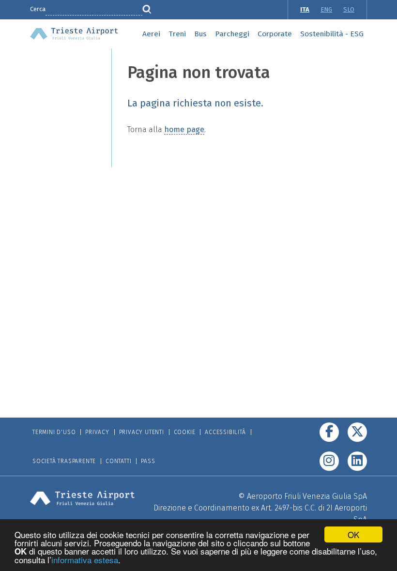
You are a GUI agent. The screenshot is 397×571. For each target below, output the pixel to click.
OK (353, 534)
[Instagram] (329, 461)
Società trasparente (64, 461)
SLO (348, 9)
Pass (148, 461)
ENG (326, 9)
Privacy (97, 432)
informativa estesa (84, 560)
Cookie (185, 432)
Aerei (151, 34)
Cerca (38, 9)
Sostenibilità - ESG (332, 34)
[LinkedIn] (357, 461)
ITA (304, 9)
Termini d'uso (54, 432)
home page (184, 129)
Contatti (118, 461)
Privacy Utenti (141, 432)
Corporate (275, 34)
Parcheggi (232, 34)
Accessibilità (225, 432)
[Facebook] (329, 432)
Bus (200, 34)
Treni (177, 34)
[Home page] (74, 32)
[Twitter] (357, 432)
